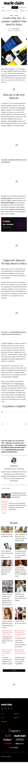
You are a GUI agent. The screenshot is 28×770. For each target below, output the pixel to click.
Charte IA (17, 713)
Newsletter (22, 7)
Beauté (9, 10)
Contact (16, 717)
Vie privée (4, 721)
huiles (15, 121)
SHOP (15, 7)
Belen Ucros (15, 28)
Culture (15, 10)
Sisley (12, 69)
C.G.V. (2, 717)
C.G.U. (2, 713)
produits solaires (6, 198)
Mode (3, 10)
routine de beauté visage (17, 209)
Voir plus (14, 670)
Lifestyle (22, 10)
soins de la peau (6, 75)
